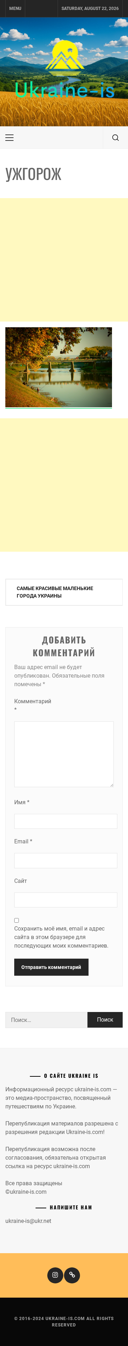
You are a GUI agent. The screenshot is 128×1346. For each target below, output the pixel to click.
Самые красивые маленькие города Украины (55, 592)
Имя (22, 802)
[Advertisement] (64, 260)
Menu (15, 8)
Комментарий (28, 705)
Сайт (20, 881)
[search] (115, 137)
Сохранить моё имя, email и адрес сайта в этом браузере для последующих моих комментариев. (61, 937)
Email (23, 841)
